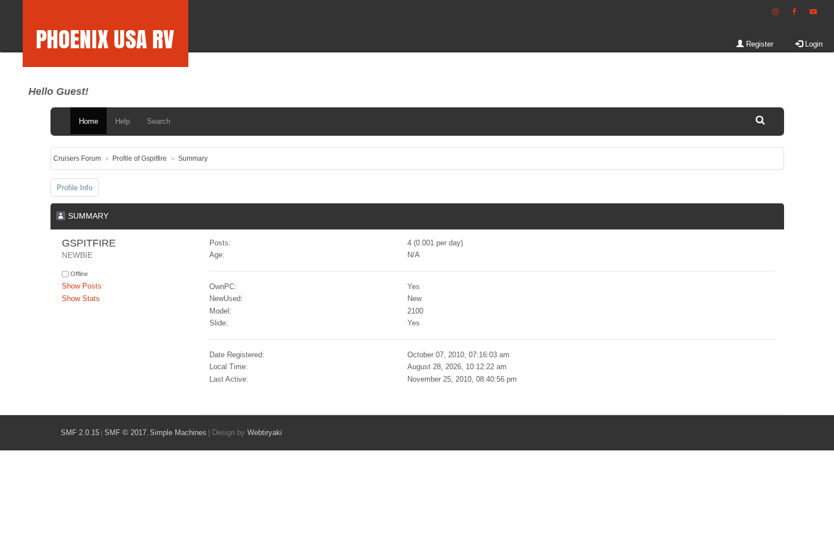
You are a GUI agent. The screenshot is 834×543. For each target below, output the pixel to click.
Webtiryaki (264, 432)
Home (88, 121)
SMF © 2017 (125, 432)
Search (158, 121)
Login (813, 44)
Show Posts (82, 286)
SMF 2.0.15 (80, 432)
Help (122, 121)
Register (758, 44)
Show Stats (81, 298)
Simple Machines (178, 432)
